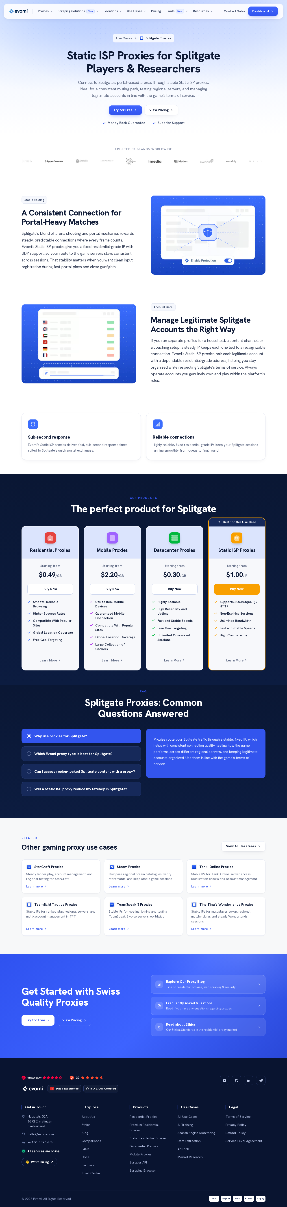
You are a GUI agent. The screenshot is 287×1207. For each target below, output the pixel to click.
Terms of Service (238, 1116)
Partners (88, 1165)
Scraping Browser (143, 1170)
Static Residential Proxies (148, 1138)
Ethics (86, 1124)
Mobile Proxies (141, 1154)
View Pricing (159, 110)
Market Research (190, 1157)
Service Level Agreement (244, 1141)
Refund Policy (236, 1133)
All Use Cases (188, 1116)
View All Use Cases (241, 846)
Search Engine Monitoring (196, 1133)
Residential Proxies (143, 1116)
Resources (201, 11)
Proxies (43, 11)
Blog (85, 1133)
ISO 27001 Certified (103, 1088)
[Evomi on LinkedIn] (248, 1080)
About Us (88, 1116)
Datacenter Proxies (144, 1146)
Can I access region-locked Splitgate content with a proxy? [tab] (84, 771)
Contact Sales (234, 11)
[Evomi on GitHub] (236, 1080)
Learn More (49, 660)
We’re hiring (37, 1162)
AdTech (183, 1149)
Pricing (156, 11)
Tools (174, 11)
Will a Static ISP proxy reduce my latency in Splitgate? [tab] (80, 788)
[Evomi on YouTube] (224, 1080)
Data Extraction (189, 1141)
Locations (111, 11)
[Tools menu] (187, 11)
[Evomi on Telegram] (260, 1080)
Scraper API (138, 1162)
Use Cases (134, 11)
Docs (85, 1157)
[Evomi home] (18, 11)
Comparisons (91, 1141)
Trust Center (91, 1173)
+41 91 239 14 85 (40, 1142)
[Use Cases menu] (145, 11)
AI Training (185, 1124)
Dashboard (260, 11)
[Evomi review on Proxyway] (42, 1078)
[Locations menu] (121, 11)
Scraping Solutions (75, 11)
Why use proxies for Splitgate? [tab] (60, 735)
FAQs (85, 1149)
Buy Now (50, 589)
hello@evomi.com (41, 1134)
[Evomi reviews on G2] (86, 1078)
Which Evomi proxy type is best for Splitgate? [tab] (73, 753)
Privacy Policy (236, 1124)
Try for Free (123, 110)
